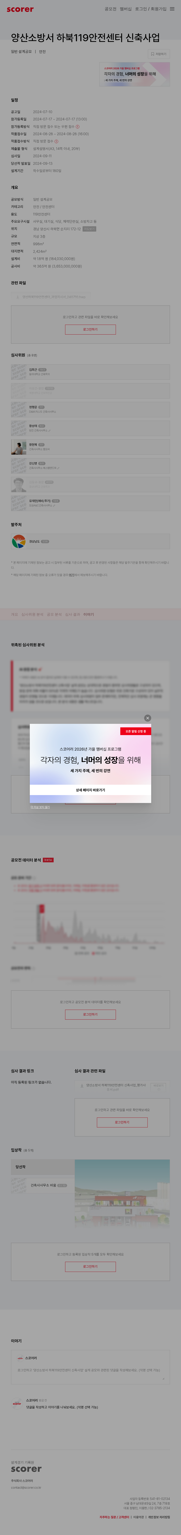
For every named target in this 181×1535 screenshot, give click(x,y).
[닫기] (147, 718)
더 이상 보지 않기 (40, 807)
